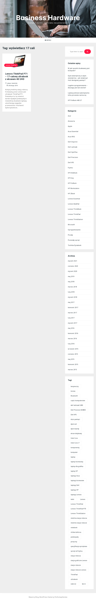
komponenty (75, 448)
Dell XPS (71, 162)
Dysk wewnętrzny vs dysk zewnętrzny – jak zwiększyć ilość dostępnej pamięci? (78, 78)
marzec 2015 (72, 370)
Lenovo (82, 499)
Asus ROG (71, 137)
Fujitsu (70, 168)
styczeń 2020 (72, 271)
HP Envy (71, 178)
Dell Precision (73, 157)
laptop (73, 457)
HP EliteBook (72, 173)
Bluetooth (74, 396)
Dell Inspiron (72, 142)
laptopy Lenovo (76, 495)
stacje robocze (76, 565)
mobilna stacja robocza (79, 518)
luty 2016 (71, 344)
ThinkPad (74, 575)
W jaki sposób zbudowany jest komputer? (79, 69)
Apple (70, 126)
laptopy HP (74, 490)
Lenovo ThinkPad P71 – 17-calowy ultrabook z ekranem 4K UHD (16, 76)
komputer (74, 452)
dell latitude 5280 (77, 405)
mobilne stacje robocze (79, 523)
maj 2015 (71, 359)
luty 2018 (71, 292)
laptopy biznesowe (77, 480)
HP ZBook (71, 193)
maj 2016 (71, 328)
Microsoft (71, 225)
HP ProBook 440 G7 (75, 100)
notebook (74, 527)
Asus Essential (73, 131)
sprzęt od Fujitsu (76, 551)
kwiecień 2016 (73, 333)
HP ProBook (72, 183)
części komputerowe (78, 400)
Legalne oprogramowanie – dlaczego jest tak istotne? (78, 86)
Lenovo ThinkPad (11, 65)
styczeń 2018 (72, 297)
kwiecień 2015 (73, 364)
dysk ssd (74, 424)
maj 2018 (71, 282)
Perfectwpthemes (61, 597)
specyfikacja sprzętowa (79, 546)
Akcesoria (71, 121)
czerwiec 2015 (73, 354)
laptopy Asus (75, 476)
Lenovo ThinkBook (74, 209)
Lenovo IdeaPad (73, 204)
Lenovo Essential (74, 199)
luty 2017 (71, 318)
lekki (72, 499)
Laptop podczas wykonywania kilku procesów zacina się (78, 94)
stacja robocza (76, 556)
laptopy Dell (75, 485)
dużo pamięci (75, 419)
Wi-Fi (84, 584)
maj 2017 (71, 302)
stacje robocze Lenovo (78, 570)
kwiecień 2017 (73, 307)
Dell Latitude (72, 147)
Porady (70, 235)
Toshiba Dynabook (74, 245)
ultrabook (74, 579)
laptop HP (74, 471)
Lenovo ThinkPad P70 (78, 509)
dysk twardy (75, 429)
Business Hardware (48, 18)
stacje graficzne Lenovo (79, 560)
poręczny (74, 542)
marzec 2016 (72, 338)
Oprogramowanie (74, 230)
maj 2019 (71, 276)
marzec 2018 (72, 287)
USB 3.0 (73, 584)
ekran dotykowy (76, 433)
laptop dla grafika (77, 466)
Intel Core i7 (75, 443)
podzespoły (75, 537)
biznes (73, 391)
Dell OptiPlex (72, 152)
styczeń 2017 (72, 323)
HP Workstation (73, 188)
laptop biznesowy (77, 462)
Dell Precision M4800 (78, 410)
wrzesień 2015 (73, 349)
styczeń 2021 (72, 261)
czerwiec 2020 (73, 266)
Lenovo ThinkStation (75, 219)
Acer (69, 116)
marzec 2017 (72, 313)
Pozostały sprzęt (74, 240)
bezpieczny (75, 386)
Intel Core (74, 438)
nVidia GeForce (76, 532)
